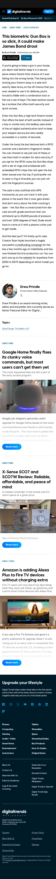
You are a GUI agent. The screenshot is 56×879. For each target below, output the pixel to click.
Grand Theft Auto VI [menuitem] (10, 18)
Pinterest (39, 704)
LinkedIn (46, 704)
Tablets (35, 724)
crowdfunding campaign (29, 244)
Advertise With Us (10, 775)
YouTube (25, 704)
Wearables (37, 729)
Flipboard (3, 711)
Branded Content (39, 773)
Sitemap (35, 844)
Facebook (3, 704)
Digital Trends (15, 15)
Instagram (10, 704)
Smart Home (8, 743)
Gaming (6, 734)
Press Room (37, 838)
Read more (12, 446)
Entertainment (9, 748)
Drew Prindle (10, 52)
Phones (5, 724)
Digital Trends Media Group (16, 860)
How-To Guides (39, 748)
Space (35, 734)
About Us (6, 765)
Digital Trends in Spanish (42, 786)
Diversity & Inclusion (11, 844)
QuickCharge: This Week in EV (15, 328)
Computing (7, 729)
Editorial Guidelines (10, 780)
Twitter (18, 704)
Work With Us (8, 838)
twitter (21, 295)
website (27, 257)
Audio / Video (9, 738)
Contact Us (7, 770)
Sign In (48, 11)
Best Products (38, 743)
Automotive (8, 753)
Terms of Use (8, 850)
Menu (3, 11)
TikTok (32, 704)
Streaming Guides (40, 738)
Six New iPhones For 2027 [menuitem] (31, 18)
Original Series (39, 753)
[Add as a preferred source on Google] (10, 57)
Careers (5, 832)
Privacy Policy (38, 832)
